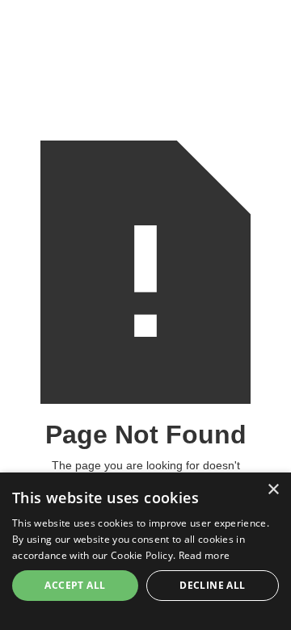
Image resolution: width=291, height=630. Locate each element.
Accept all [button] (74, 585)
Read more (204, 555)
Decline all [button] (212, 585)
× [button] (273, 490)
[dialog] (145, 551)
